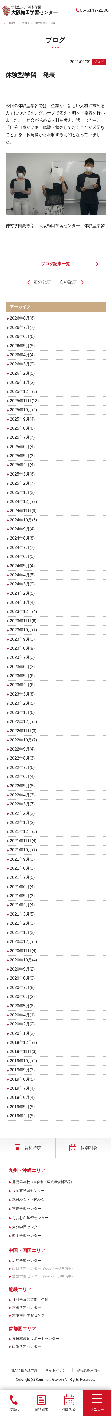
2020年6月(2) (22, 996)
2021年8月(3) (22, 868)
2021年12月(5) (23, 831)
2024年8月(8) (22, 538)
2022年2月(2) (22, 813)
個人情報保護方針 (24, 1370)
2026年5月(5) (22, 346)
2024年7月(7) (22, 547)
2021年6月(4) (22, 886)
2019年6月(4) (22, 1097)
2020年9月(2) (22, 969)
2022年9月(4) (22, 749)
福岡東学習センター (28, 1190)
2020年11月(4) (23, 950)
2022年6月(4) (22, 776)
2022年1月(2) (22, 822)
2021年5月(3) (22, 896)
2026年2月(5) (22, 373)
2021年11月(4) (23, 841)
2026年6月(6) (22, 336)
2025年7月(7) (22, 437)
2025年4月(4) (22, 465)
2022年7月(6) (22, 767)
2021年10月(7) (23, 850)
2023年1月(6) (22, 712)
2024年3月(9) (22, 584)
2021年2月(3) (22, 923)
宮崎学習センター (26, 1209)
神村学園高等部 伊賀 (30, 1300)
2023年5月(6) (22, 676)
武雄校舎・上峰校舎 (28, 1200)
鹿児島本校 (43, 1182)
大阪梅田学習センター (34, 12)
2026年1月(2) (22, 382)
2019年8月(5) (22, 1079)
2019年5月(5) (22, 1107)
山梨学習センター (26, 1346)
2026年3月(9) (22, 364)
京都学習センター (26, 1307)
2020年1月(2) (22, 1033)
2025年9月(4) (22, 419)
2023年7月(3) (22, 657)
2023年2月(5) (22, 703)
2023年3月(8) (22, 694)
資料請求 (33, 1147)
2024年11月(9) (23, 510)
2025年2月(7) (22, 483)
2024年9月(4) (22, 529)
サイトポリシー (57, 1370)
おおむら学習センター (30, 1218)
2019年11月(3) (23, 1051)
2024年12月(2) (23, 501)
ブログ (26, 23)
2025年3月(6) (22, 474)
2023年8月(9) (22, 648)
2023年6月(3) (22, 666)
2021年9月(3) (22, 859)
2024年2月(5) (22, 593)
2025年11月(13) (24, 401)
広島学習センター (26, 1260)
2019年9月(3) (22, 1070)
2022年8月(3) (22, 758)
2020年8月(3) (22, 978)
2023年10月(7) (23, 630)
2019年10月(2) (23, 1061)
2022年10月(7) (23, 740)
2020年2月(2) (22, 1024)
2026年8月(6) (22, 318)
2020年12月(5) (23, 941)
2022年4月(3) (22, 795)
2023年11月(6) (23, 621)
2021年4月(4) (22, 905)
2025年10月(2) (23, 410)
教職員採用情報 (88, 1370)
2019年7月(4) (22, 1088)
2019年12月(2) (23, 1042)
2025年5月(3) (22, 456)
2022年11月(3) (23, 730)
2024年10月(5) (23, 520)
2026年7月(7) (22, 327)
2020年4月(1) (22, 1015)
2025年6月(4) (22, 446)
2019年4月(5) (22, 1116)
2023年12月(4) (23, 611)
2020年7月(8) (22, 987)
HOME (13, 23)
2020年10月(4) (23, 960)
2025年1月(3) (22, 492)
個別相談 (89, 1147)
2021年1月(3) (22, 932)
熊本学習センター (26, 1236)
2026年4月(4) (22, 355)
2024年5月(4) (22, 566)
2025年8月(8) (22, 428)
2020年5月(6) (22, 1006)
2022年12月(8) (23, 721)
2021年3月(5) (22, 914)
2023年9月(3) (22, 639)
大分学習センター (26, 1227)
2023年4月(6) (22, 685)
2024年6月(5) (22, 556)
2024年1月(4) (22, 602)
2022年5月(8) (22, 786)
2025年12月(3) (23, 391)
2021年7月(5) (22, 877)
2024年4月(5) (22, 575)
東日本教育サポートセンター (35, 1338)
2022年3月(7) (22, 804)
